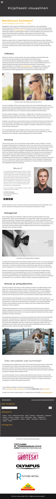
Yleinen (5, 421)
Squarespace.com (26, 66)
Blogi (26, 415)
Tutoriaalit (6, 419)
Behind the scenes (18, 415)
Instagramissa (10, 389)
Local (22, 417)
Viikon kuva (42, 419)
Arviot (10, 415)
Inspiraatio (48, 415)
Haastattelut (40, 415)
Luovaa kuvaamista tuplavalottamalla (42, 400)
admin (29, 23)
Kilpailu (17, 417)
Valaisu (28, 419)
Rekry (34, 417)
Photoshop (28, 417)
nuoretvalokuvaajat (46, 392)
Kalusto (5, 417)
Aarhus (5, 415)
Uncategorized (14, 419)
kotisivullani (46, 389)
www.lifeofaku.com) (20, 30)
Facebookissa (20, 389)
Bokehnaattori (6, 400)
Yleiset (10, 421)
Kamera (11, 417)
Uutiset (22, 419)
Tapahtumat (41, 417)
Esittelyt (32, 415)
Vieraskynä (35, 419)
